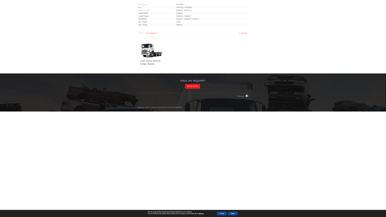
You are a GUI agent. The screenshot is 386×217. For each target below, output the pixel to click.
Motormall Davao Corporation (154, 107)
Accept (222, 213)
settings (201, 213)
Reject (233, 213)
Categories (152, 33)
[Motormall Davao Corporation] (144, 7)
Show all (244, 33)
